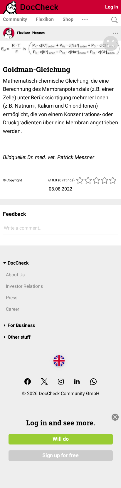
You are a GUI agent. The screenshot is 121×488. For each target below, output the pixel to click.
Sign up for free (60, 455)
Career (12, 309)
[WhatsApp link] (93, 382)
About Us (15, 275)
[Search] (113, 20)
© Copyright (12, 180)
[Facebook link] (27, 382)
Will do (61, 439)
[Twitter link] (44, 382)
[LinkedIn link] (77, 382)
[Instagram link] (61, 382)
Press (11, 297)
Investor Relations (24, 286)
